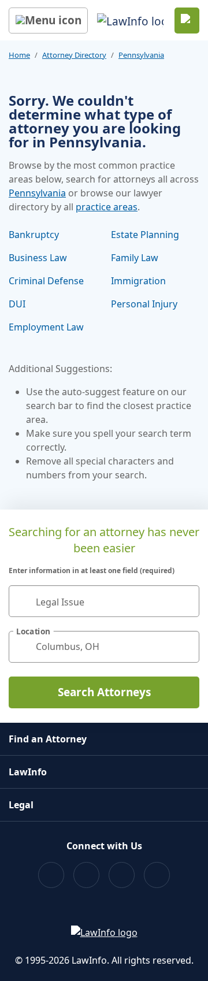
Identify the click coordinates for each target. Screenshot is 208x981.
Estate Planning (145, 234)
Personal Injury (144, 304)
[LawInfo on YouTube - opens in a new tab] (122, 875)
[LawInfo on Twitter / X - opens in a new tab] (86, 875)
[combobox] (104, 601)
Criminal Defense (46, 281)
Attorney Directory (74, 55)
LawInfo (28, 772)
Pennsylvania (141, 55)
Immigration (138, 281)
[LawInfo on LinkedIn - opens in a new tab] (157, 875)
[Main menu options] (48, 21)
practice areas (107, 206)
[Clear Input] (185, 601)
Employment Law (46, 327)
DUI (17, 304)
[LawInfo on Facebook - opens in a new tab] (51, 875)
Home (19, 55)
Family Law (134, 257)
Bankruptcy (34, 234)
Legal (21, 804)
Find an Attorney (48, 739)
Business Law (38, 257)
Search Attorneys (104, 692)
